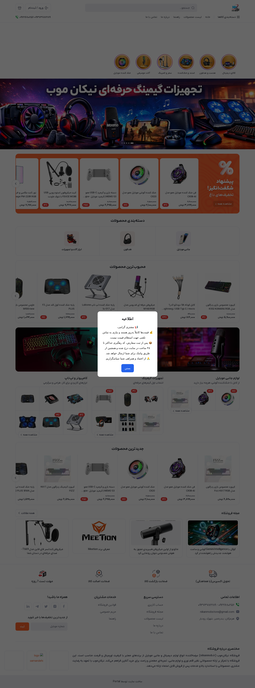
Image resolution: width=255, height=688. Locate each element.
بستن (127, 368)
